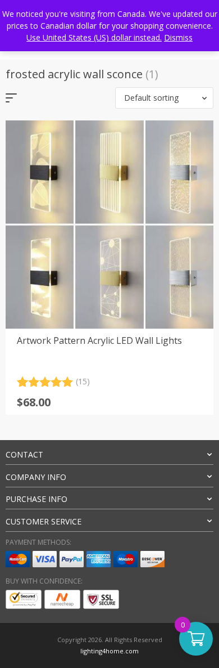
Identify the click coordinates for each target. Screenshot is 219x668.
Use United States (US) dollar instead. (94, 37)
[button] (164, 98)
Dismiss (178, 37)
